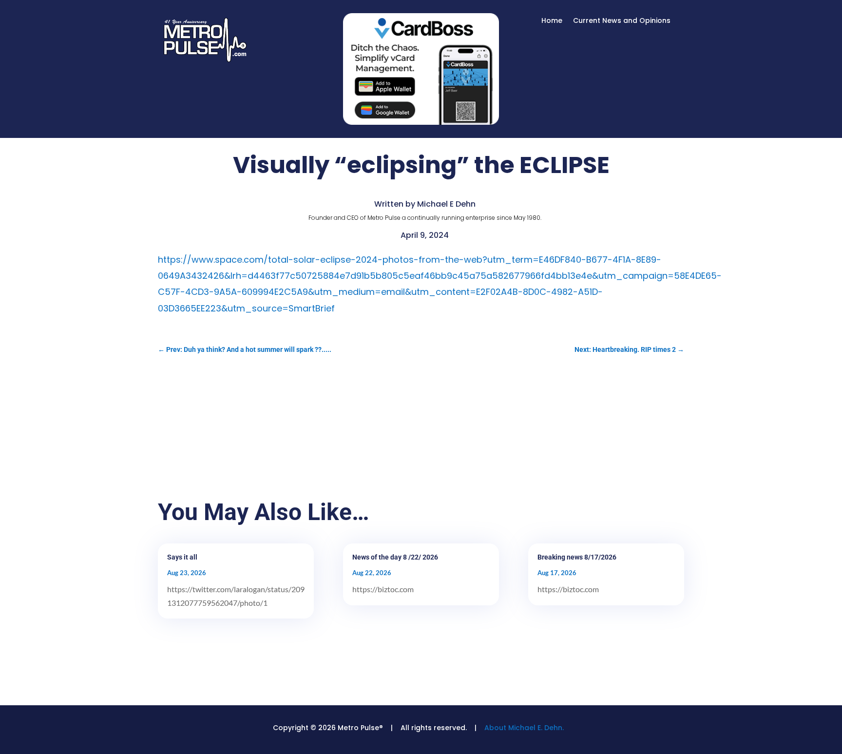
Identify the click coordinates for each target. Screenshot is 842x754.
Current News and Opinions (621, 21)
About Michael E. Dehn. (524, 728)
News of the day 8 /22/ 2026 (395, 557)
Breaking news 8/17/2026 (576, 557)
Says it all (182, 557)
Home (551, 21)
